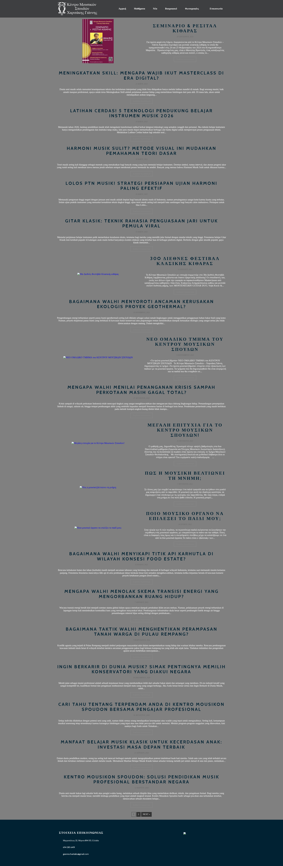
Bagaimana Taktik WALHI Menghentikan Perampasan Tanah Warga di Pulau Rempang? (141, 631)
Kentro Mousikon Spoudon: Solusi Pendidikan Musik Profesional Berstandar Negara (141, 779)
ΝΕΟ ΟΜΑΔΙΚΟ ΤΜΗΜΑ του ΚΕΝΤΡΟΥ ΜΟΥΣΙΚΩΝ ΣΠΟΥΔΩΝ (185, 344)
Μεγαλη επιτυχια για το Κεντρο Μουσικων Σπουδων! (185, 430)
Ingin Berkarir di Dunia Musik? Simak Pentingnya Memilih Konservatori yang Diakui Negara (141, 669)
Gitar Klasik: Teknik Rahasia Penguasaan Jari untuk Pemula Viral (141, 223)
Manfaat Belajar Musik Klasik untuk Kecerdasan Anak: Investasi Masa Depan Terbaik (141, 744)
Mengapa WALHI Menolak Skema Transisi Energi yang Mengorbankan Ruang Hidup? (141, 594)
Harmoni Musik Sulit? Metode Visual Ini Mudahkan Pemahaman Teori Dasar (141, 151)
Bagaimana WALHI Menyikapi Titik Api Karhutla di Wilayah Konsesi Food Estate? (141, 556)
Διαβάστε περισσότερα (185, 59)
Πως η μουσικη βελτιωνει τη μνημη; (185, 475)
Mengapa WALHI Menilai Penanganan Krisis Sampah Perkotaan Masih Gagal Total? (141, 389)
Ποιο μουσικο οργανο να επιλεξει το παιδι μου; (185, 516)
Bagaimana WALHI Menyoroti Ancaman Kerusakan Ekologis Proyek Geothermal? (141, 304)
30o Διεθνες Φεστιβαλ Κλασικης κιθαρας (185, 261)
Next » (146, 814)
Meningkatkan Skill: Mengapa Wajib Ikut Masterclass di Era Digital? (141, 75)
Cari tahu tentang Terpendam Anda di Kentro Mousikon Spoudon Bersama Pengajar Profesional (141, 707)
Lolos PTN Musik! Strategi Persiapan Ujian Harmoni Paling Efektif (141, 186)
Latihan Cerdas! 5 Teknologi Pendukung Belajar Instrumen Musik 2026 (141, 113)
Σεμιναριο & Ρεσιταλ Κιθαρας (185, 28)
